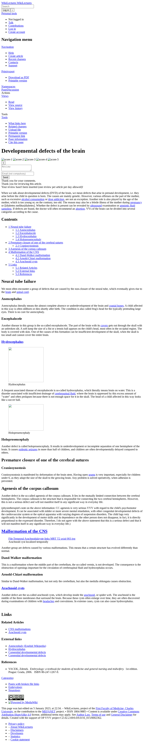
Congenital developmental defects (27, 652)
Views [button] (4, 95)
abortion (80, 208)
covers (104, 325)
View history (15, 108)
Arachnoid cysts (12, 588)
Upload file (14, 129)
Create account (16, 32)
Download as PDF (18, 77)
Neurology (14, 690)
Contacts (13, 62)
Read (11, 101)
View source (15, 105)
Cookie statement (20, 739)
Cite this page (16, 142)
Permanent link (16, 135)
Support (12, 65)
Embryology (15, 687)
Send (5, 177)
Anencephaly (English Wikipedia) (27, 645)
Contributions (16, 25)
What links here (17, 123)
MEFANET (48, 711)
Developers (17, 733)
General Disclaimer (121, 714)
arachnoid (89, 594)
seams (92, 474)
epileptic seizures (28, 449)
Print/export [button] (7, 71)
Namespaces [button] (8, 86)
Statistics (15, 736)
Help (11, 52)
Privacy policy (16, 723)
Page (4, 89)
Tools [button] (4, 114)
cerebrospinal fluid (65, 393)
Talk (10, 22)
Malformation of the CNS (24, 531)
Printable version (17, 80)
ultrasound (96, 205)
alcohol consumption (32, 199)
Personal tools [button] (9, 13)
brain (8, 291)
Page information (17, 139)
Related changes (17, 126)
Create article (15, 56)
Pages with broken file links (23, 683)
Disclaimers (17, 730)
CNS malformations (19, 629)
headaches (48, 601)
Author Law (83, 714)
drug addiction (56, 199)
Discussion (13, 89)
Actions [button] (5, 92)
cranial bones (116, 305)
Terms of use (98, 714)
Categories (7, 678)
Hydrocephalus (12, 342)
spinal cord (23, 291)
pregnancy (136, 202)
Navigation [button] (7, 46)
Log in (6, 10)
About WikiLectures (21, 726)
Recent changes (17, 59)
